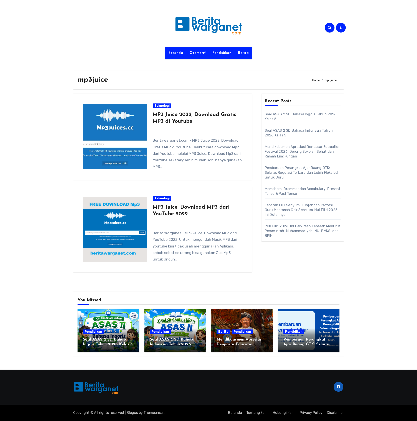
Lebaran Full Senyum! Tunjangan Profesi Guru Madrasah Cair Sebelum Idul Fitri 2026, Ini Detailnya (302, 210)
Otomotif (198, 53)
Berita (243, 53)
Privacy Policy (311, 413)
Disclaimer (335, 413)
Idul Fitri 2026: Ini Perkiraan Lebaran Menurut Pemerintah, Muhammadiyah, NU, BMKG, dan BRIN (303, 231)
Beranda (175, 53)
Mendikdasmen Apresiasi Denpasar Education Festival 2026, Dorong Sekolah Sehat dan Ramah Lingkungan (303, 151)
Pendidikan (221, 53)
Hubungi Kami (284, 413)
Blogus (132, 413)
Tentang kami (257, 413)
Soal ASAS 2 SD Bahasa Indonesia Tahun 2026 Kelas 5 (172, 344)
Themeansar (154, 413)
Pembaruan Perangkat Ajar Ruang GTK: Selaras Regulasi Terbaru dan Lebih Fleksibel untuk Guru (301, 172)
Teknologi (162, 106)
